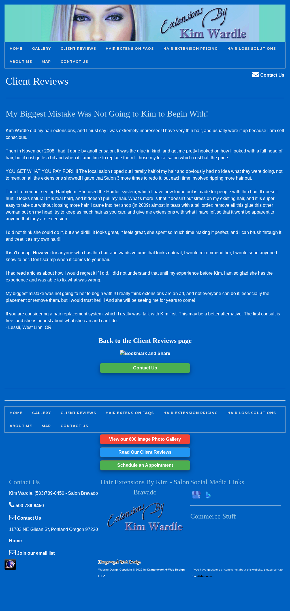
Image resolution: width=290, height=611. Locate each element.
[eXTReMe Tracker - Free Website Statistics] (10, 566)
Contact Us (271, 75)
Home (15, 540)
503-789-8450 (29, 505)
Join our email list (35, 553)
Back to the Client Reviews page (145, 340)
